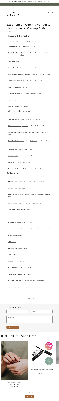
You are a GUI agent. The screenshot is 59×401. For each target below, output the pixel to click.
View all (29, 396)
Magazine (12, 242)
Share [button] (9, 291)
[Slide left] (26, 392)
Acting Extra (19, 119)
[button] (3, 12)
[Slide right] (32, 392)
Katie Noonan (43, 67)
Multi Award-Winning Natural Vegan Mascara (42, 369)
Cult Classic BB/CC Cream (14, 382)
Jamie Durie (33, 141)
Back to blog (30, 298)
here (22, 55)
